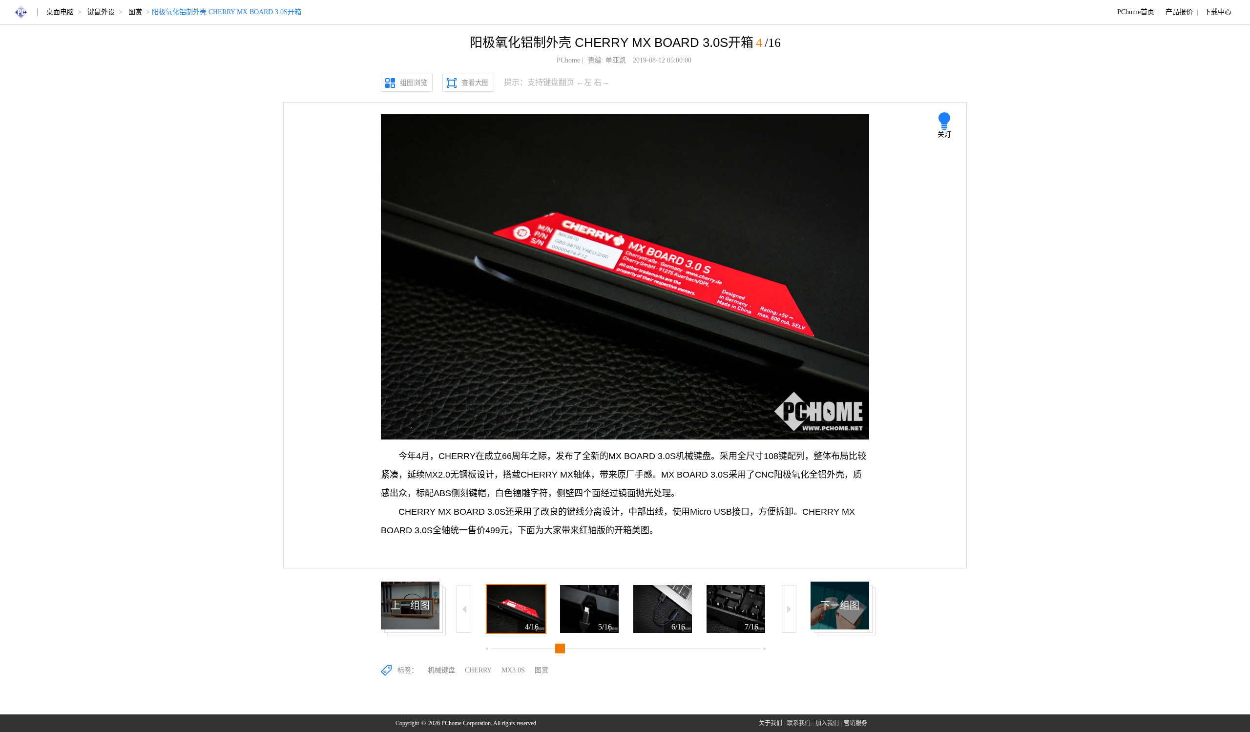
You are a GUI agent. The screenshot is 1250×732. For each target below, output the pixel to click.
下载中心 (1217, 12)
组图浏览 (413, 82)
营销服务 (855, 723)
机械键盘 (441, 670)
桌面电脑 (60, 12)
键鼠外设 (101, 12)
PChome (568, 60)
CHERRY (478, 670)
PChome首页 (1135, 12)
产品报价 (1179, 12)
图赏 (135, 12)
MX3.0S (513, 670)
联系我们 (799, 723)
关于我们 (770, 723)
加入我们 (827, 723)
